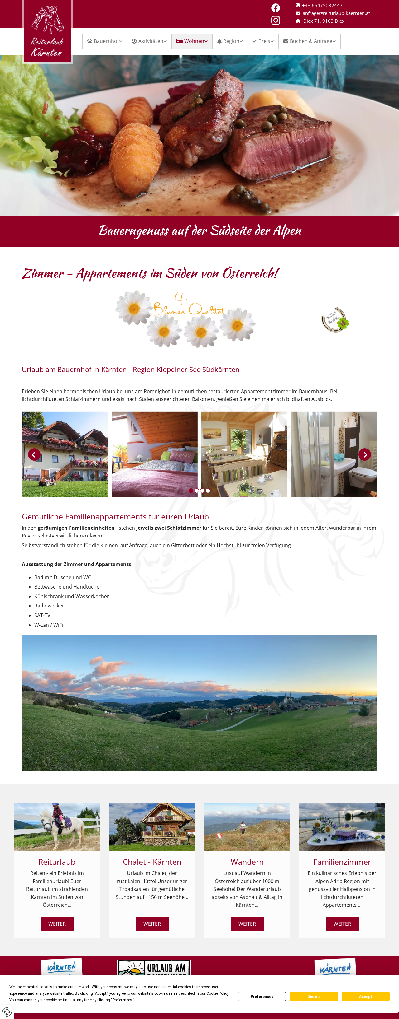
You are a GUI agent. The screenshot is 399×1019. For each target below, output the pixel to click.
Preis (264, 41)
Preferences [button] (122, 1000)
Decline (313, 996)
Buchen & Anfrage (311, 41)
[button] (57, 924)
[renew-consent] (7, 1012)
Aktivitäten (150, 41)
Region (231, 41)
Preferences (262, 996)
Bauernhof (106, 41)
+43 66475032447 (322, 5)
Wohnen (194, 41)
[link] (105, 41)
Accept (365, 996)
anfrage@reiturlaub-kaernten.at (336, 13)
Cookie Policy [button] (217, 993)
